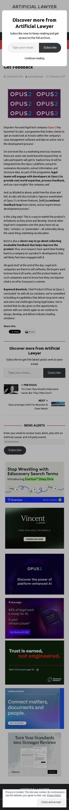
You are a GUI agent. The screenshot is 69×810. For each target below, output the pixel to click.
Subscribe (50, 47)
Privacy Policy (54, 795)
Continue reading (34, 58)
